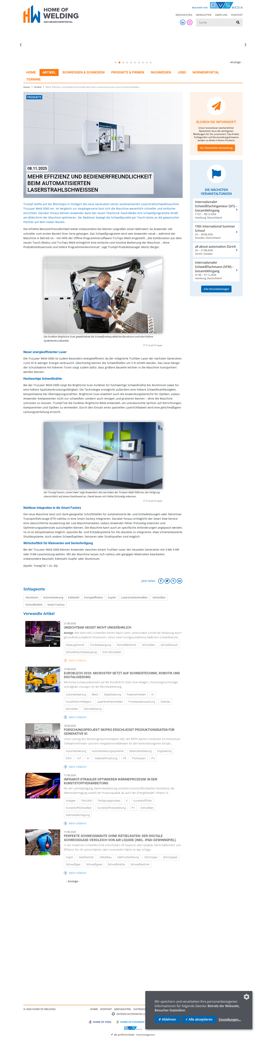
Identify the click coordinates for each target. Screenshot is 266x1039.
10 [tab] (150, 63)
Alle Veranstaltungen (216, 289)
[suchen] (238, 22)
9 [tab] (147, 63)
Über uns (221, 15)
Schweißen (159, 597)
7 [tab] (139, 63)
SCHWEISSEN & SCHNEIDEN (83, 72)
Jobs (182, 72)
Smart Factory (56, 604)
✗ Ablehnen (167, 1019)
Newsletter (203, 15)
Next (245, 45)
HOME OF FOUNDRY (132, 1022)
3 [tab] (123, 63)
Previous (21, 45)
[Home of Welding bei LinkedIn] (182, 22)
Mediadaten (184, 15)
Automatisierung (53, 597)
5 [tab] (131, 63)
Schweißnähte (33, 604)
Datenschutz (142, 1009)
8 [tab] (143, 63)
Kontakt (237, 15)
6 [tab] (135, 63)
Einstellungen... (230, 1019)
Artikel (49, 72)
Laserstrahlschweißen (134, 597)
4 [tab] (127, 63)
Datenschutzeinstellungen (134, 1014)
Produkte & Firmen (127, 72)
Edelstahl (73, 597)
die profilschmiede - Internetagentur (134, 1034)
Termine (33, 79)
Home (31, 72)
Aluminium (31, 597)
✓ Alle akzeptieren (198, 1019)
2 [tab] (119, 63)
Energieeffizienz (93, 597)
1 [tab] (115, 63)
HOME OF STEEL (102, 1022)
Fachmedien (161, 72)
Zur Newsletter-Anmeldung (216, 148)
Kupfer (112, 597)
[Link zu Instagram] (189, 22)
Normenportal (206, 72)
